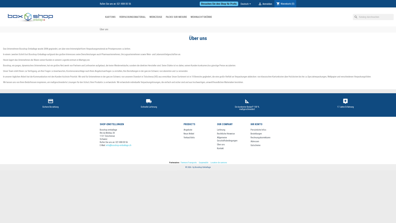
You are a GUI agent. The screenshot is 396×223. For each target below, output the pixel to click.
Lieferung (221, 130)
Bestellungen (256, 133)
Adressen (255, 141)
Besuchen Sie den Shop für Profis (219, 3)
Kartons (110, 16)
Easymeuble (203, 162)
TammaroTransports (189, 162)
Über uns (221, 144)
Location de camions (219, 162)
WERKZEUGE (155, 16)
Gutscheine (255, 145)
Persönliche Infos (258, 130)
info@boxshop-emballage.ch (118, 145)
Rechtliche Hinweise (226, 133)
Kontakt (220, 148)
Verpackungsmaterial (132, 16)
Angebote (188, 130)
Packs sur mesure (176, 16)
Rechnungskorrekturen (260, 137)
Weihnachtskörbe (201, 16)
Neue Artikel (189, 133)
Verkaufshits (189, 137)
